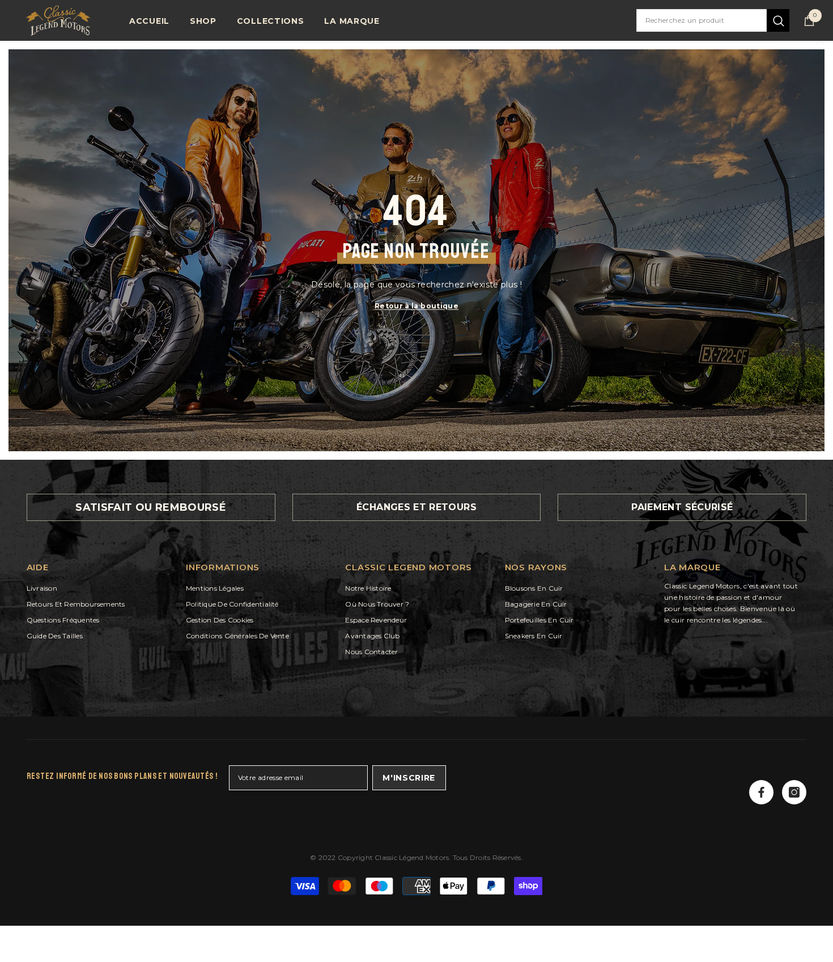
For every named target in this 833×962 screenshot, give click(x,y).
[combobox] (701, 20)
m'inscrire (408, 778)
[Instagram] (794, 792)
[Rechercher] (712, 20)
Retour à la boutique (416, 305)
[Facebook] (761, 792)
